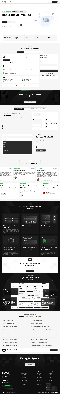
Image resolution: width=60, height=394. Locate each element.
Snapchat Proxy (39, 378)
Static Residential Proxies (25, 381)
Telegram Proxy (39, 377)
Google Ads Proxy (39, 381)
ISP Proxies (23, 378)
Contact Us (51, 374)
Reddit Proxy (39, 373)
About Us (50, 373)
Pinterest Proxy (39, 380)
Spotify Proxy (39, 376)
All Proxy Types (24, 373)
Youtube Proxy (39, 384)
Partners (50, 376)
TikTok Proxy (39, 385)
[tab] (20, 52)
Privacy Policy (46, 392)
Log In (50, 378)
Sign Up (50, 380)
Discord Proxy (39, 374)
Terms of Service (41, 392)
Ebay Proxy (38, 383)
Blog (50, 377)
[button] (10, 2)
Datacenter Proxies (24, 376)
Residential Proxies (24, 374)
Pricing (22, 1)
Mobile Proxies (23, 377)
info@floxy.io (6, 377)
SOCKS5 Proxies (24, 380)
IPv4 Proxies (23, 384)
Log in (50, 1)
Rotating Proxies (24, 383)
